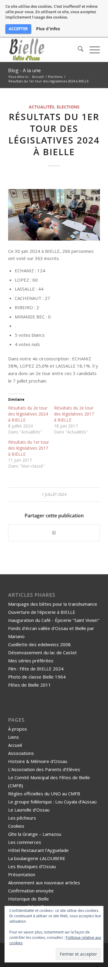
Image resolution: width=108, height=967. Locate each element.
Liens (13, 737)
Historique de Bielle (28, 899)
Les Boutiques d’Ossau (32, 866)
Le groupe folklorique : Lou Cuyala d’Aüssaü (52, 802)
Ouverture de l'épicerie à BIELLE (41, 612)
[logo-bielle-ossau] (45, 50)
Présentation (21, 874)
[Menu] (91, 50)
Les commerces (24, 842)
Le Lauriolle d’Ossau (29, 810)
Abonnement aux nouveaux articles (44, 883)
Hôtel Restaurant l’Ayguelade (38, 850)
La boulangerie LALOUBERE (36, 858)
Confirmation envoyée (31, 891)
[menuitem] (77, 50)
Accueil (15, 745)
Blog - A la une (24, 70)
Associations (21, 753)
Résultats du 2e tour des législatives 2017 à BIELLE (74, 414)
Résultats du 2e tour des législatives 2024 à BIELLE (28, 414)
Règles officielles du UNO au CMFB (44, 794)
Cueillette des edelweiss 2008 (39, 644)
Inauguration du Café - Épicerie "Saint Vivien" (53, 620)
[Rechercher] (77, 50)
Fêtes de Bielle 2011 (29, 685)
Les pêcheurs (22, 818)
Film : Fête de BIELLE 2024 (36, 669)
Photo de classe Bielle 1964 (37, 677)
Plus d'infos (48, 29)
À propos (17, 729)
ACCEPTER (18, 28)
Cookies (16, 826)
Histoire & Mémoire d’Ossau (37, 761)
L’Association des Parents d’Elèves (44, 769)
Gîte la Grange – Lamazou (34, 834)
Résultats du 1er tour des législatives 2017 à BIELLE (28, 448)
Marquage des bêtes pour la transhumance (52, 604)
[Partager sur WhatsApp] (54, 533)
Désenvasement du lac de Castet (42, 652)
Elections (68, 107)
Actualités (41, 107)
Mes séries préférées (30, 661)
